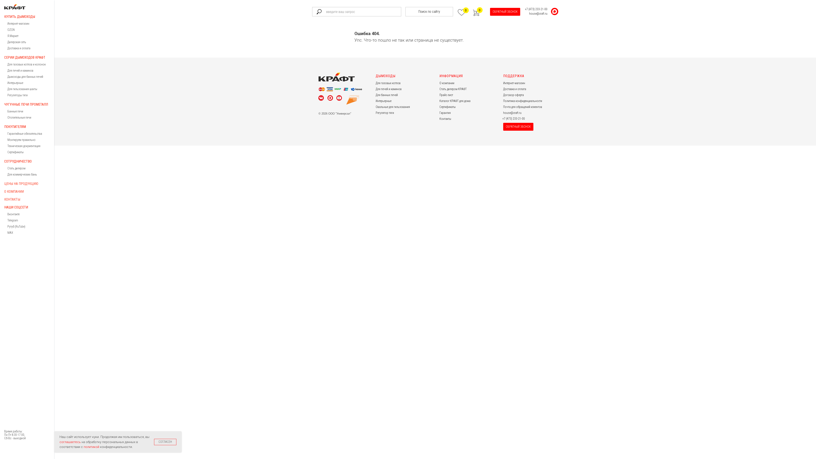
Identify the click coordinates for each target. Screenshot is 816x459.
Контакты (12, 199)
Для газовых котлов (388, 83)
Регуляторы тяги (17, 95)
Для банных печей (387, 95)
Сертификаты (15, 152)
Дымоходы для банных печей (25, 76)
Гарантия (445, 113)
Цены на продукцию (21, 184)
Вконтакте (13, 214)
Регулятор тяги (385, 113)
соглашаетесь (71, 442)
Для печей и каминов (20, 70)
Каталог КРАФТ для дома (454, 101)
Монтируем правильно (21, 140)
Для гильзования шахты (22, 89)
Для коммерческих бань (22, 174)
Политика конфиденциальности (522, 101)
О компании (14, 192)
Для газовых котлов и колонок (26, 64)
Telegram (12, 220)
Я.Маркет (12, 36)
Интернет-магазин (18, 23)
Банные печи (15, 111)
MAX (10, 232)
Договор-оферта (513, 95)
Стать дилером (16, 168)
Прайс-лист (446, 95)
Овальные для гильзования (393, 107)
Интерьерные (15, 83)
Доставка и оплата (18, 48)
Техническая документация (23, 146)
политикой (92, 447)
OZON (11, 29)
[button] (505, 12)
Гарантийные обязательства (24, 133)
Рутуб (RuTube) (16, 226)
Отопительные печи (19, 117)
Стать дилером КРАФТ (453, 89)
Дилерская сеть (16, 42)
